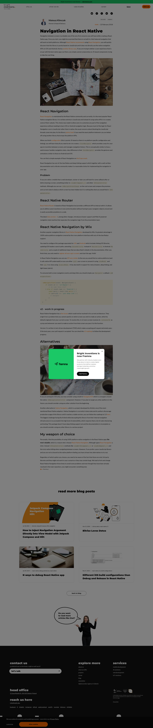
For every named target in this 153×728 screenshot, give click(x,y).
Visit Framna (83, 374)
